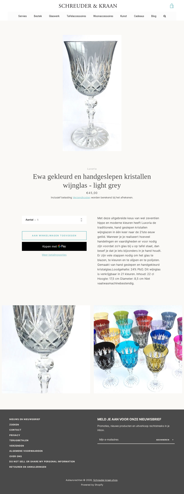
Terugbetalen (19, 440)
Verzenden (16, 445)
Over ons (15, 456)
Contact (15, 429)
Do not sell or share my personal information (42, 461)
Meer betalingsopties (54, 254)
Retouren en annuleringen (27, 467)
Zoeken (14, 424)
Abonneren (163, 440)
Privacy (14, 435)
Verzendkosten (81, 197)
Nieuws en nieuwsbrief (24, 419)
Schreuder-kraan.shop (105, 480)
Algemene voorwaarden (26, 451)
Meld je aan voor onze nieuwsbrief (129, 419)
